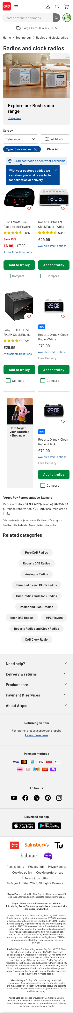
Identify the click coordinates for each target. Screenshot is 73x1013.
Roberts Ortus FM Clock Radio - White (51, 224)
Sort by (8, 130)
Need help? (15, 663)
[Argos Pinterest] (48, 798)
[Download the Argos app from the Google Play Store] (49, 828)
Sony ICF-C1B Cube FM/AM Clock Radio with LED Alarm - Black (19, 332)
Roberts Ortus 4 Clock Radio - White (53, 337)
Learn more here (36, 735)
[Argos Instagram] (59, 798)
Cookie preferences (49, 872)
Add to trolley (19, 265)
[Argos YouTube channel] (14, 798)
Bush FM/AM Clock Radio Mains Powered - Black (19, 224)
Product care (17, 684)
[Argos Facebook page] (25, 798)
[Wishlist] (57, 6)
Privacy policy (57, 866)
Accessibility (15, 866)
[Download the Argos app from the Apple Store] (23, 828)
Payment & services (23, 695)
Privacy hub (36, 866)
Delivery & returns (21, 674)
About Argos (16, 705)
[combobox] (27, 17)
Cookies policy (22, 872)
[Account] (47, 6)
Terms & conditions (38, 878)
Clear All (52, 149)
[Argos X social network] (36, 798)
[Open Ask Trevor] (66, 17)
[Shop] (16, 6)
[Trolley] (66, 6)
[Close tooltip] (55, 170)
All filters (57, 139)
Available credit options (18, 252)
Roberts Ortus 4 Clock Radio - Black (53, 441)
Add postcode (24, 161)
